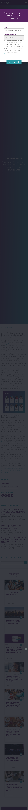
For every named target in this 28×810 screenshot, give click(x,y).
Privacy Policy (8, 54)
